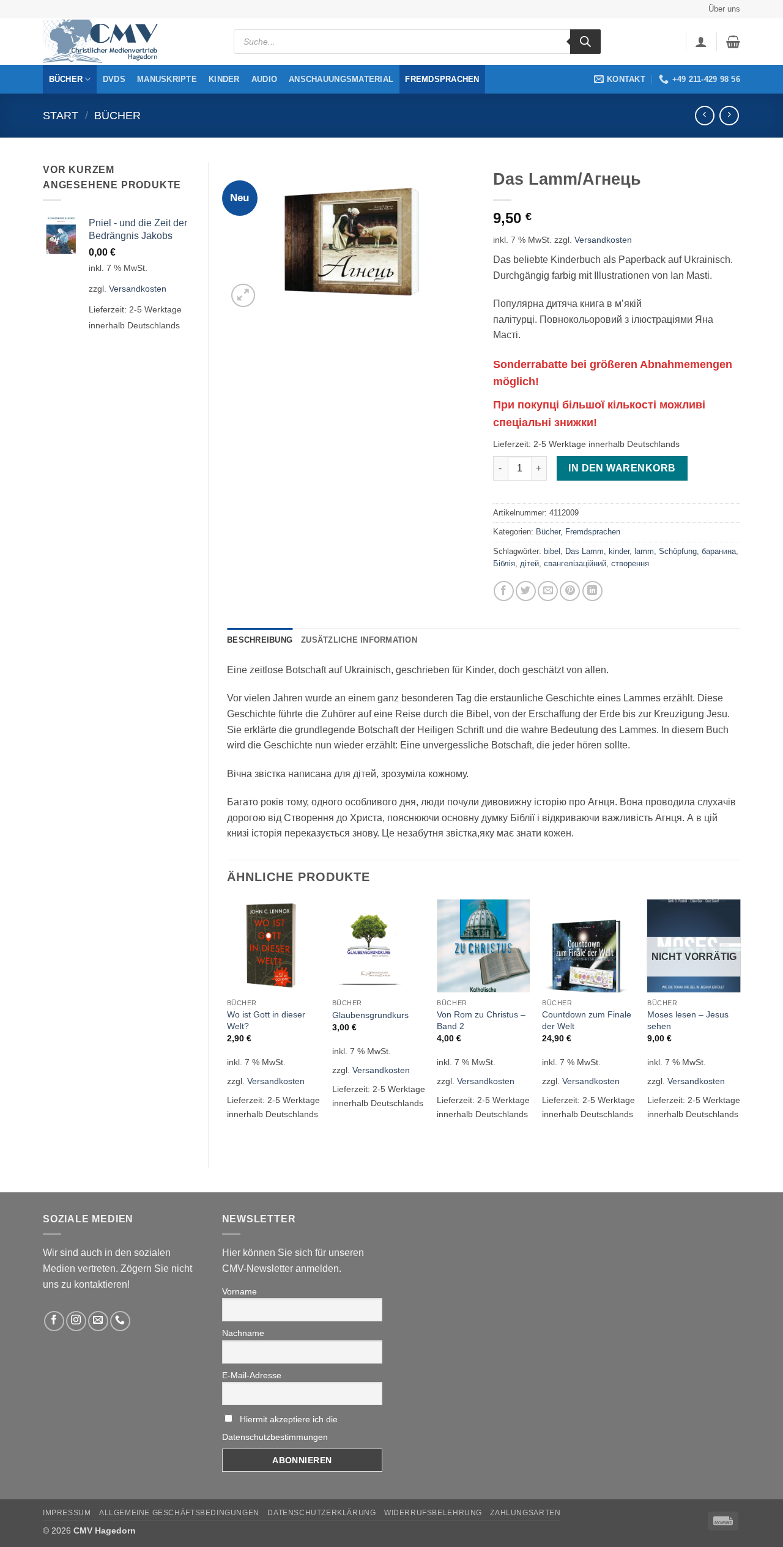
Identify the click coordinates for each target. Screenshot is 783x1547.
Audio (264, 79)
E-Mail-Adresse (251, 1375)
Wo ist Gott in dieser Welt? (266, 1020)
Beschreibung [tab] (259, 639)
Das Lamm (584, 551)
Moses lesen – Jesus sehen (688, 1020)
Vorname (239, 1291)
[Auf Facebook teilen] (504, 591)
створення (630, 563)
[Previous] (227, 1023)
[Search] (585, 41)
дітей (529, 563)
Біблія (504, 563)
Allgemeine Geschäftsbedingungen (179, 1512)
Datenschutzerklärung (321, 1512)
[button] (701, 41)
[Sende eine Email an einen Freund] (548, 591)
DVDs (114, 79)
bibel (552, 551)
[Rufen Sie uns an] (120, 1321)
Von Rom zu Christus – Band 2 (481, 1020)
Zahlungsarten (525, 1512)
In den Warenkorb (621, 468)
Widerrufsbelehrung (433, 1512)
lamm (644, 551)
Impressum (67, 1512)
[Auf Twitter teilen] (526, 591)
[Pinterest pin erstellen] (570, 591)
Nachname (243, 1333)
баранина (719, 551)
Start (60, 115)
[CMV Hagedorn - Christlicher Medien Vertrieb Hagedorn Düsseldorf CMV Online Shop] (104, 42)
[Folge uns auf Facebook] (54, 1321)
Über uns (724, 8)
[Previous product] (728, 115)
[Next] (739, 1023)
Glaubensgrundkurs (370, 1015)
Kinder (224, 79)
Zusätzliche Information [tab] (359, 639)
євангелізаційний (575, 563)
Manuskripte (167, 79)
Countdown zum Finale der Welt (586, 1020)
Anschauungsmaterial (341, 79)
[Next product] (704, 115)
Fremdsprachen (442, 79)
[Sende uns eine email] (98, 1321)
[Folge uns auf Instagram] (76, 1321)
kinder (619, 551)
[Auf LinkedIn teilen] (592, 591)
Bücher (66, 79)
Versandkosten (137, 289)
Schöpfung (678, 551)
